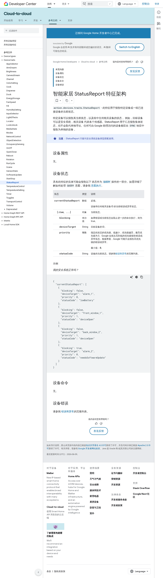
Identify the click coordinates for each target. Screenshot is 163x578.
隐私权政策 (59, 571)
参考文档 (52, 20)
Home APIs (74, 476)
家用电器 (94, 496)
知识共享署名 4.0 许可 (96, 445)
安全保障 (94, 484)
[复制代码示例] (141, 277)
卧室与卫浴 (95, 507)
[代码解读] (131, 277)
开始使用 (8, 20)
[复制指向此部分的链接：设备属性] (71, 153)
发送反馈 (135, 71)
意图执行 (96, 185)
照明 (92, 473)
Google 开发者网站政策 (89, 448)
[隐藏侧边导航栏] (38, 572)
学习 (20, 20)
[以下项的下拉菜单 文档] (55, 4)
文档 (49, 3)
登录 (157, 4)
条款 (49, 571)
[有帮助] (137, 61)
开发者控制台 (139, 473)
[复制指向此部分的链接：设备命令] (71, 383)
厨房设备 (94, 501)
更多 (64, 3)
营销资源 (115, 478)
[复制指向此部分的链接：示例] (61, 264)
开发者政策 (116, 505)
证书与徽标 (116, 473)
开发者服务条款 (119, 499)
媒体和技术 (95, 490)
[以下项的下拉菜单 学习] (27, 20)
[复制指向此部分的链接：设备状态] (71, 174)
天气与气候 (95, 478)
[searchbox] (21, 30)
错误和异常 (121, 253)
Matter (50, 473)
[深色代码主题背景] (136, 277)
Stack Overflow (141, 488)
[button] (21, 56)
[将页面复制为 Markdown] (67, 100)
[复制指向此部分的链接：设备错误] (71, 404)
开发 (35, 20)
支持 (70, 20)
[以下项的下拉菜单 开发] (42, 20)
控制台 (146, 3)
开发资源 (115, 484)
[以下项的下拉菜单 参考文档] (61, 20)
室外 (92, 513)
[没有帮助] (141, 61)
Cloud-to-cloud (17, 13)
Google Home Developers (65, 62)
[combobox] (97, 4)
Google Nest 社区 (141, 495)
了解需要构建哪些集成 (54, 534)
